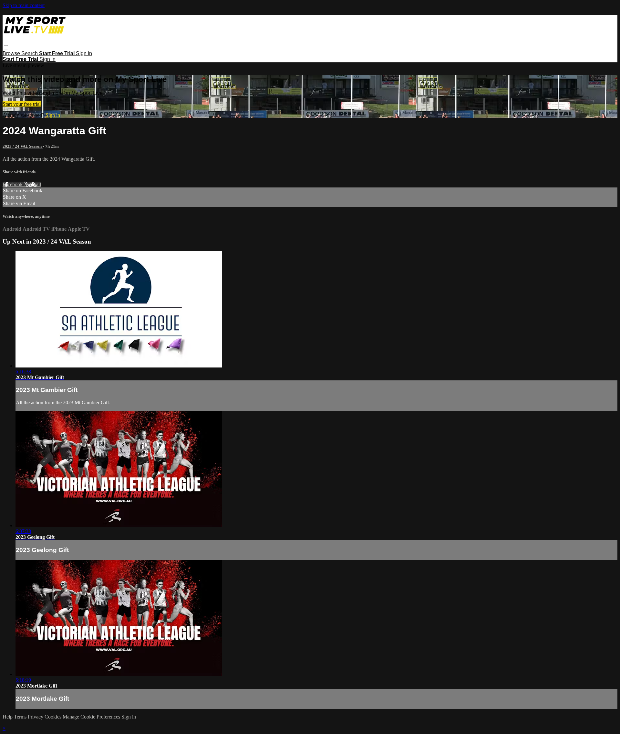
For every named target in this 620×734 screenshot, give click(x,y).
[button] (6, 47)
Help (8, 716)
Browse (12, 53)
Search (30, 53)
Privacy (36, 716)
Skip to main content (24, 5)
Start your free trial (22, 104)
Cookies (54, 716)
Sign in (84, 53)
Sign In (47, 59)
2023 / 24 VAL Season (23, 146)
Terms (21, 716)
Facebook (13, 184)
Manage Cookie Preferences (92, 716)
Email (35, 184)
